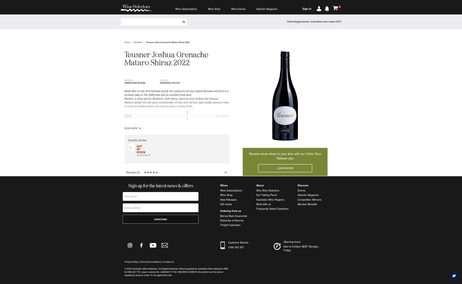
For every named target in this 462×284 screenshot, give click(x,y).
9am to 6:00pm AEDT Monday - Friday (302, 248)
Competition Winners (309, 199)
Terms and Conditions (150, 261)
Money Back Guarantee (233, 216)
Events (301, 190)
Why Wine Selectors (267, 190)
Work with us (263, 204)
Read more (131, 128)
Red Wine (138, 42)
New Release (227, 199)
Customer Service (238, 242)
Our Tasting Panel (266, 195)
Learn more (285, 168)
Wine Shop (226, 195)
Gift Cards (226, 204)
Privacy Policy (131, 261)
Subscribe (160, 219)
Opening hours (292, 242)
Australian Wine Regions (270, 199)
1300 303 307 (236, 247)
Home (127, 42)
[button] (328, 8)
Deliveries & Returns (231, 220)
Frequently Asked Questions (272, 208)
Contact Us (168, 261)
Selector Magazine (308, 195)
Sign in (306, 9)
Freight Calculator (230, 225)
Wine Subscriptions (231, 190)
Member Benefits (307, 204)
